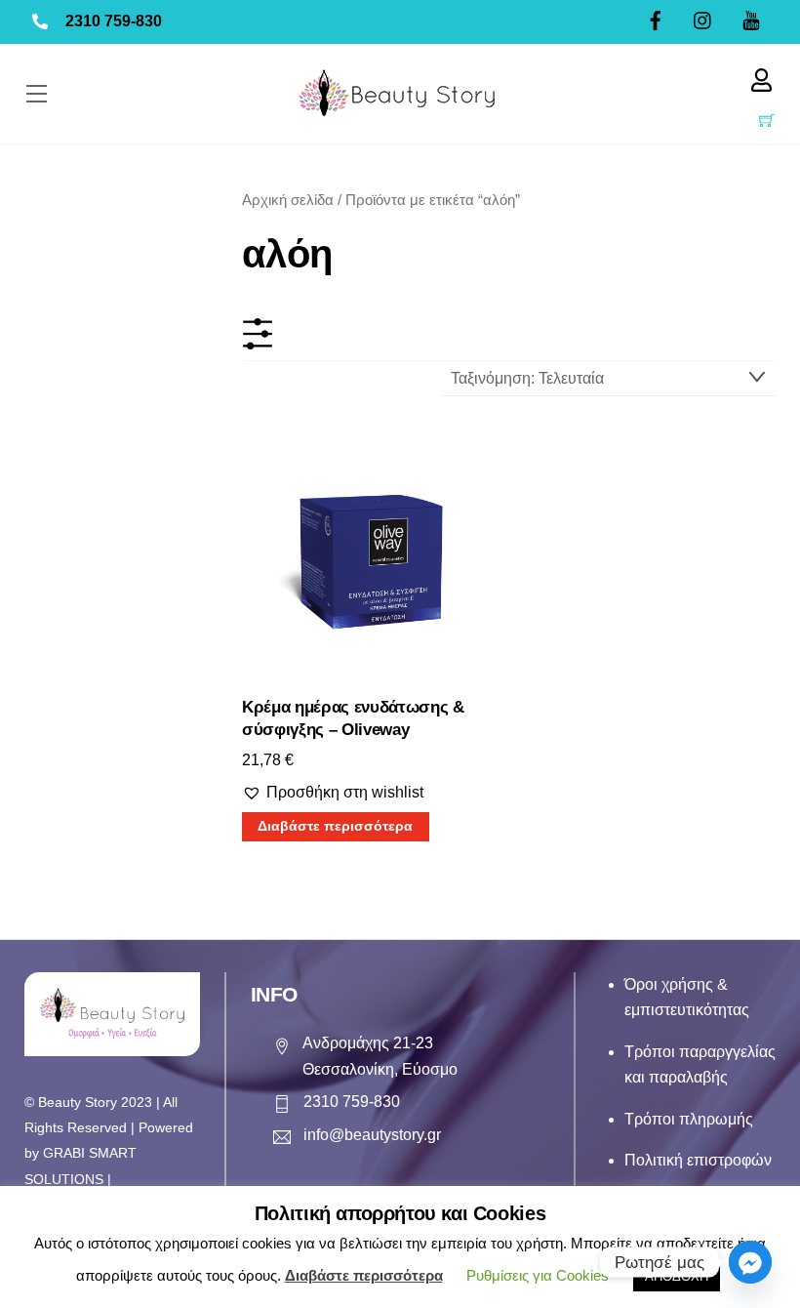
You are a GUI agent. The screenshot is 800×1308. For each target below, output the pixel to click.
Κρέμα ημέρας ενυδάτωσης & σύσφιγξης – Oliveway (353, 719)
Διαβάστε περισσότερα (335, 826)
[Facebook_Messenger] (750, 1262)
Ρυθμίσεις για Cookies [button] (537, 1275)
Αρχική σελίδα (288, 200)
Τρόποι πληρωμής (688, 1119)
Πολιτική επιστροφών (698, 1160)
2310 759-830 (113, 21)
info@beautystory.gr (372, 1134)
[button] (332, 792)
